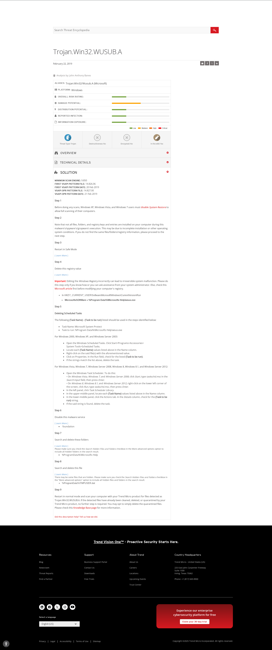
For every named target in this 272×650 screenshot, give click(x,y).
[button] (112, 162)
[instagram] (65, 607)
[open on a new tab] (57, 607)
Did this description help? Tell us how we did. (76, 516)
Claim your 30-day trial (193, 621)
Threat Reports (46, 573)
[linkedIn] (217, 63)
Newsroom (44, 567)
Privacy (42, 641)
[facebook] (207, 63)
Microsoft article (63, 288)
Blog (41, 562)
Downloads (89, 573)
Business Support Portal (95, 562)
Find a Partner (46, 579)
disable (153, 207)
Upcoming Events (137, 579)
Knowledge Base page (85, 507)
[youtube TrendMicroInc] (72, 607)
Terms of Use (82, 641)
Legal (52, 641)
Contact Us (89, 567)
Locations (133, 573)
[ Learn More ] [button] (61, 255)
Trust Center (135, 584)
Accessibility (65, 641)
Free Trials (89, 579)
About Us (133, 562)
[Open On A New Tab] (212, 63)
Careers (133, 567)
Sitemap (97, 641)
